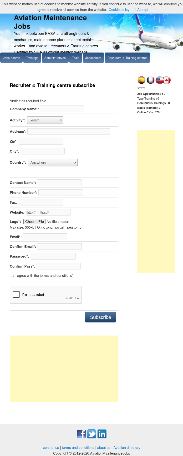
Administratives (55, 57)
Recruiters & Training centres (127, 57)
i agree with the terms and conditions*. (45, 275)
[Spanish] (141, 83)
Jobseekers (93, 57)
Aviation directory (126, 447)
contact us (51, 447)
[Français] (150, 83)
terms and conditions (78, 447)
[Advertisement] (64, 369)
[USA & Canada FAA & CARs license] (163, 83)
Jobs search (11, 57)
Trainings (32, 57)
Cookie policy (119, 9)
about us (104, 447)
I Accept (141, 9)
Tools (75, 57)
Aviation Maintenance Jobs (50, 21)
